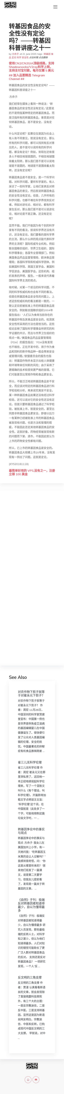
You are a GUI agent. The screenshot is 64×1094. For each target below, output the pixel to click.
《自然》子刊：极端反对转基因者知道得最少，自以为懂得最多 (31, 905)
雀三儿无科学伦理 (30, 762)
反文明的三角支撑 (30, 977)
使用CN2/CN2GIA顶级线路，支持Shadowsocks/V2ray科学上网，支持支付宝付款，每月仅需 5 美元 (31, 66)
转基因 (47, 54)
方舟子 (15, 54)
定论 (14, 57)
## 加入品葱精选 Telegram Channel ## (27, 77)
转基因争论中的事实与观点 (31, 831)
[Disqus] (32, 540)
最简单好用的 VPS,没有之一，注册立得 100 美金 (32, 472)
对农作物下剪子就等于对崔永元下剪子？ (31, 693)
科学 (19, 57)
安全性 (25, 57)
